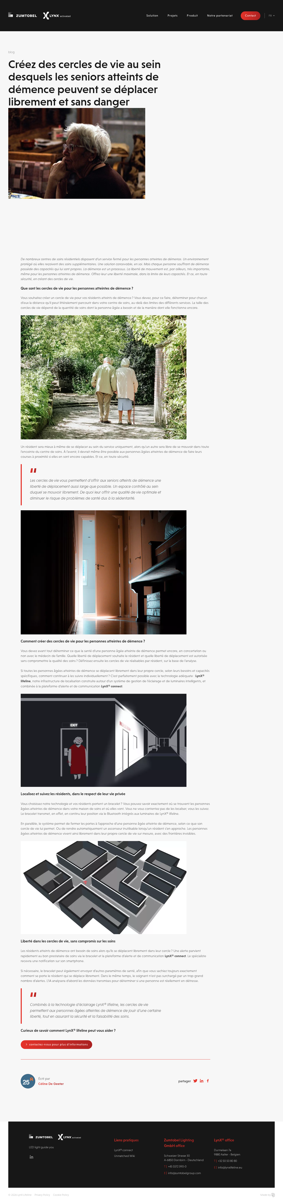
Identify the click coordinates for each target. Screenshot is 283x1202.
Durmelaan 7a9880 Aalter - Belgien (227, 1152)
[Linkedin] (31, 1156)
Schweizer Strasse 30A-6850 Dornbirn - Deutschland (184, 1158)
